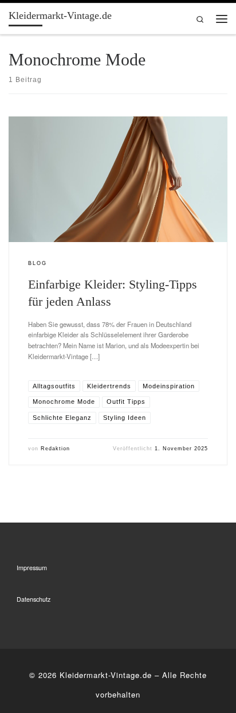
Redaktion (55, 448)
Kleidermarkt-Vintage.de (106, 674)
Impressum (32, 567)
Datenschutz (33, 599)
